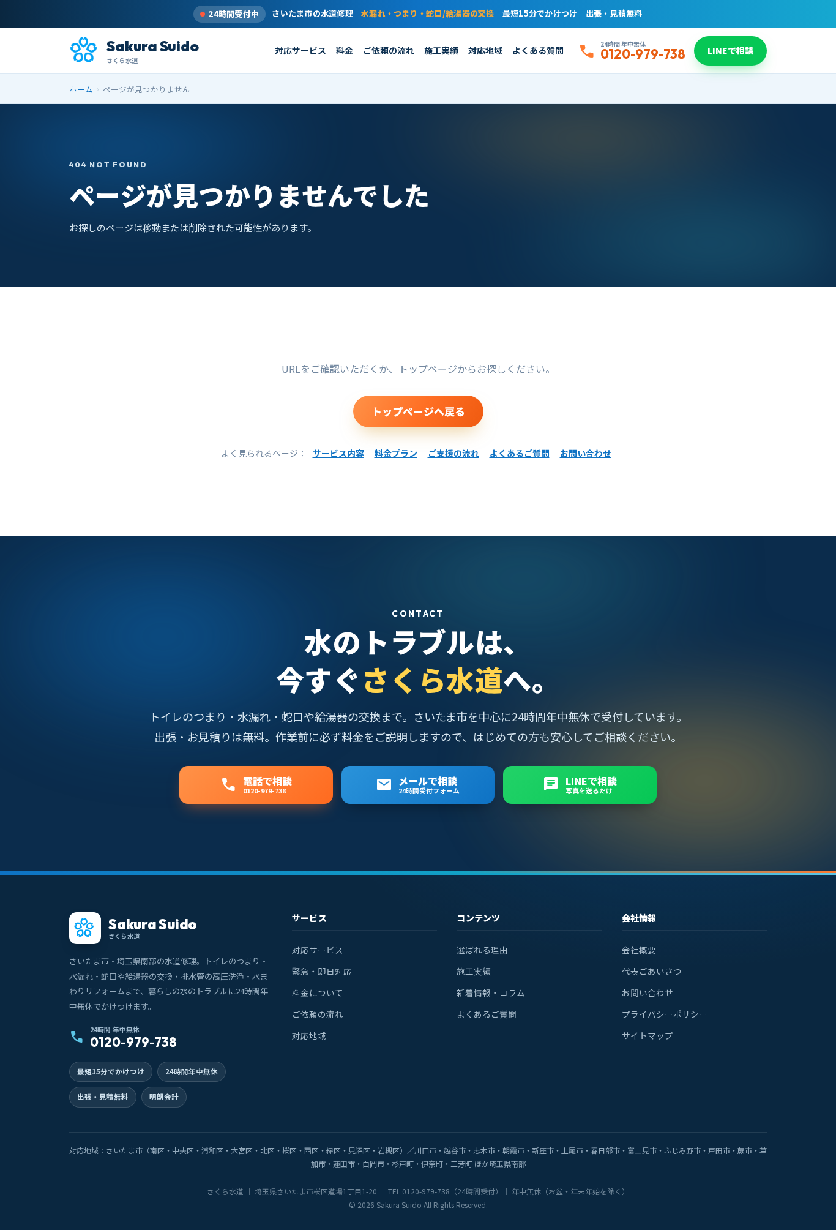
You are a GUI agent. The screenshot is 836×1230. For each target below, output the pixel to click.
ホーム (81, 89)
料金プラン (396, 453)
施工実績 (441, 50)
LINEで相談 (730, 50)
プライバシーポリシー (664, 1014)
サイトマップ (647, 1035)
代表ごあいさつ (652, 971)
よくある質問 (538, 50)
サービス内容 (338, 453)
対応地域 (485, 50)
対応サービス (300, 50)
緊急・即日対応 (322, 971)
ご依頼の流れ (388, 50)
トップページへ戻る (418, 411)
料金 (344, 50)
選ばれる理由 (482, 949)
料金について (317, 992)
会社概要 (639, 949)
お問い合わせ (585, 453)
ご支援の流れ (453, 453)
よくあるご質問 (520, 453)
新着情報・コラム (491, 992)
